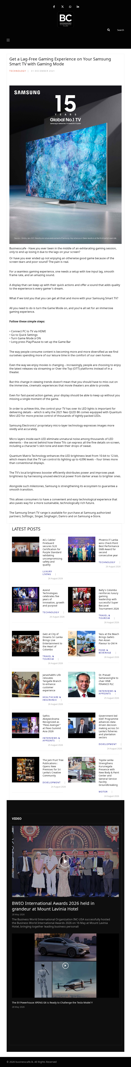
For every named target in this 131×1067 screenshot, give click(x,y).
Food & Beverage (105, 651)
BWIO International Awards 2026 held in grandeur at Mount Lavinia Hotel (53, 906)
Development (108, 744)
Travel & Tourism (104, 617)
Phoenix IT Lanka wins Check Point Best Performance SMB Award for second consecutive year (109, 547)
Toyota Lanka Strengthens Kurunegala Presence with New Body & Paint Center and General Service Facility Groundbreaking (109, 772)
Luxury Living (47, 573)
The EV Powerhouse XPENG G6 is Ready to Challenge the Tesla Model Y (52, 1002)
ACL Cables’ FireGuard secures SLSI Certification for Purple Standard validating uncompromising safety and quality (52, 552)
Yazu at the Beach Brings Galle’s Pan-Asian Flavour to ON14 (109, 638)
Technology (17, 70)
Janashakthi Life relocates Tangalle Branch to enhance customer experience (52, 682)
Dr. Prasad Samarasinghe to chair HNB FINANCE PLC (108, 679)
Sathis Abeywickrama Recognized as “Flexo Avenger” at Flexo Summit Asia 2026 (52, 723)
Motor (103, 791)
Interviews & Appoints (107, 692)
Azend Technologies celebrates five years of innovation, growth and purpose (53, 597)
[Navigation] (8, 40)
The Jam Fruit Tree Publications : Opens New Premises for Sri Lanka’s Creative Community (53, 767)
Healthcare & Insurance (52, 698)
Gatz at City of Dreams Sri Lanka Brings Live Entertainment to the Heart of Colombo (53, 641)
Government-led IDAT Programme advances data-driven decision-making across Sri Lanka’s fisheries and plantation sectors (109, 726)
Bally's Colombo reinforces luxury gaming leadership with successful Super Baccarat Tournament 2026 (109, 599)
